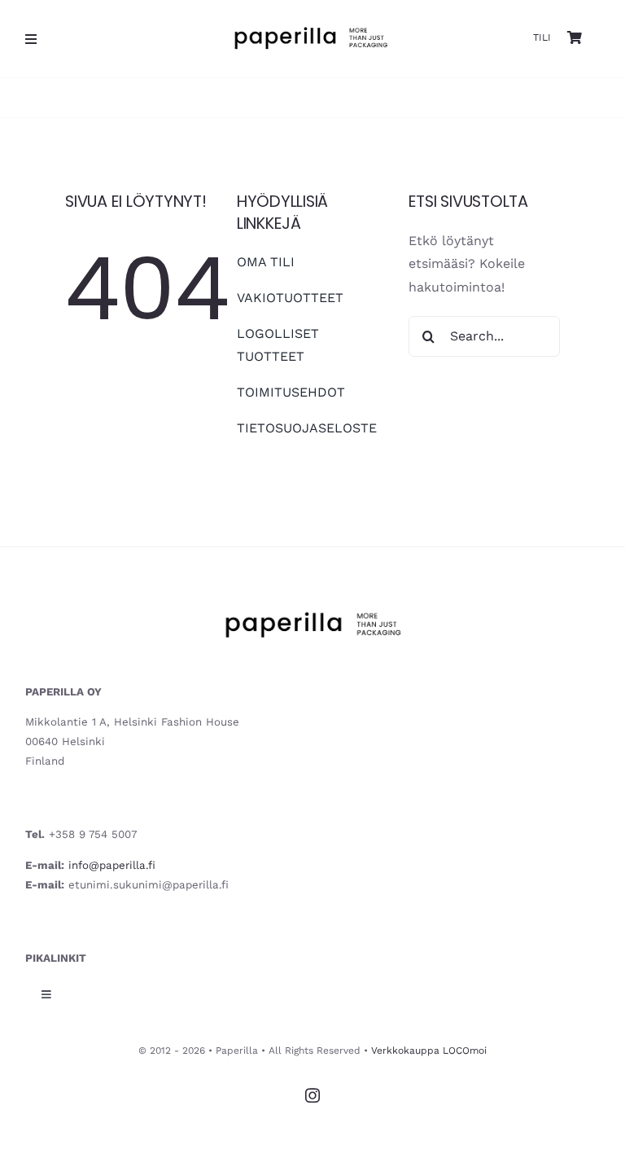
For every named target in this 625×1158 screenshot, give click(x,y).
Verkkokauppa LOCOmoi (429, 1050)
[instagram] (312, 1095)
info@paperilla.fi (111, 865)
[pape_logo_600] (310, 19)
